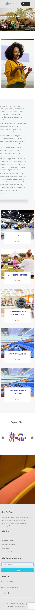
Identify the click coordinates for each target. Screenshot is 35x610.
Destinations (5, 537)
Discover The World (8, 552)
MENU (26, 4)
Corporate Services (8, 544)
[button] (2, 437)
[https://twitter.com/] (5, 593)
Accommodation (7, 540)
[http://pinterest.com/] (8, 593)
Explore (17, 241)
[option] (17, 437)
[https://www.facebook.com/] (1, 593)
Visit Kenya (5, 548)
